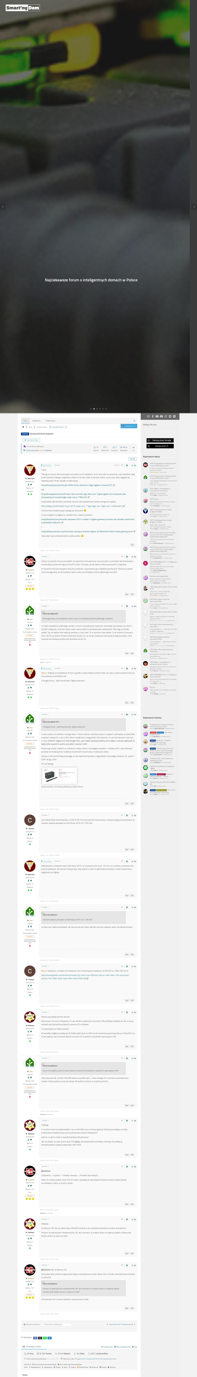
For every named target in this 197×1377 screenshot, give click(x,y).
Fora (25, 421)
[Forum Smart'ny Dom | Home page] (23, 8)
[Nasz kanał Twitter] (170, 416)
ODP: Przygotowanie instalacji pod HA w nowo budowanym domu (163, 464)
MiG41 (156, 683)
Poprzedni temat (114, 1324)
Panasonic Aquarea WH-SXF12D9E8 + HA (163, 783)
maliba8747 (157, 762)
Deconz (152, 687)
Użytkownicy (36, 421)
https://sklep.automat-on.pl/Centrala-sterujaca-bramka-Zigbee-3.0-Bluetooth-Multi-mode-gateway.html (87, 531)
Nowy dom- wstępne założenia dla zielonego (160, 741)
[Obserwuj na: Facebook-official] (152, 416)
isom (31, 619)
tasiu (155, 744)
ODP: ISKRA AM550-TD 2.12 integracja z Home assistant (163, 563)
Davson (156, 778)
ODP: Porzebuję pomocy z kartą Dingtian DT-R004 (160, 510)
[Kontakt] (148, 416)
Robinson (31, 1025)
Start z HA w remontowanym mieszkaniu (162, 791)
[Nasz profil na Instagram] (165, 416)
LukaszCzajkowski (159, 728)
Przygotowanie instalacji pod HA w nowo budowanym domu (95, 1359)
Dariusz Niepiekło (53, 1359)
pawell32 (41, 450)
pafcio (155, 770)
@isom (44, 672)
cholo (155, 608)
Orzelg (155, 529)
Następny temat (128, 1324)
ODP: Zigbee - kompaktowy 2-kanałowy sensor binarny (160, 489)
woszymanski (158, 558)
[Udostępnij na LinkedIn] (135, 465)
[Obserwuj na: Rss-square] (174, 416)
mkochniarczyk (158, 543)
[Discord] (161, 416)
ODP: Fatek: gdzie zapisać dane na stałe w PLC (163, 588)
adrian (42, 662)
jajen (155, 516)
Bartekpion (157, 583)
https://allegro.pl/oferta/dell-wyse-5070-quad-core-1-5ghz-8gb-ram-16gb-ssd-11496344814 (82, 506)
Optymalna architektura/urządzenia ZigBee (162, 767)
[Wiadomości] (31, 484)
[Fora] (23, 427)
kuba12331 (31, 478)
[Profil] (28, 484)
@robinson (46, 1170)
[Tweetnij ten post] (130, 465)
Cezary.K (31, 828)
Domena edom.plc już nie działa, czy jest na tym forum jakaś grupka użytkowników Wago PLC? (161, 750)
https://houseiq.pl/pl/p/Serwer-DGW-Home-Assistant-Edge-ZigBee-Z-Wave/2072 (77, 485)
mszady (156, 694)
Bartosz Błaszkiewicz (160, 570)
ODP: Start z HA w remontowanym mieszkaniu (161, 625)
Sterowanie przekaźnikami (159, 576)
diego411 (156, 794)
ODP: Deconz (154, 499)
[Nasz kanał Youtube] (157, 416)
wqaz (155, 495)
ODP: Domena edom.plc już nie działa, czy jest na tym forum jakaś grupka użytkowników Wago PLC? (163, 534)
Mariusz (156, 671)
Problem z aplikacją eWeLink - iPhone (161, 775)
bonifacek (156, 506)
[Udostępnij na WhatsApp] (132, 465)
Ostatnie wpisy (50, 421)
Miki (155, 786)
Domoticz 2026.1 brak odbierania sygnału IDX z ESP (161, 759)
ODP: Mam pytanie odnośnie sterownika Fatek (159, 600)
